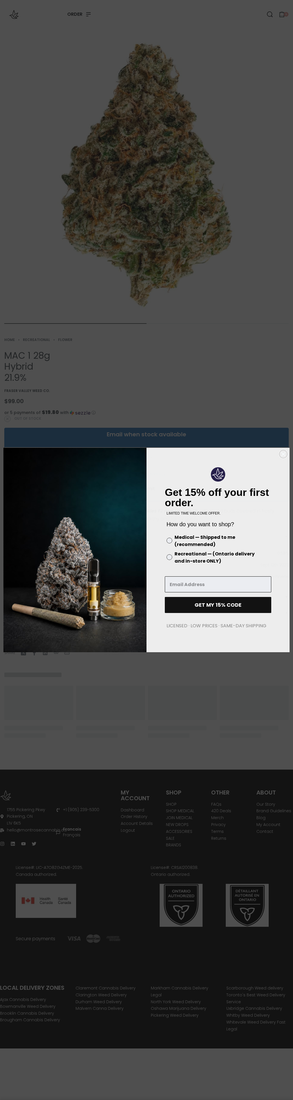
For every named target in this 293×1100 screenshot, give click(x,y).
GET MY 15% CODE (218, 604)
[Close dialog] (283, 454)
